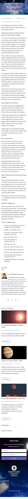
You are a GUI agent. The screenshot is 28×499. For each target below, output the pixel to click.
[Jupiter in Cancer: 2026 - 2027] (14, 352)
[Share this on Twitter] (8, 300)
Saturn (3, 143)
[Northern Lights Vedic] (14, 1)
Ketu (8, 38)
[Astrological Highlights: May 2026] (14, 390)
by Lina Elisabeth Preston (7, 22)
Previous (18, 18)
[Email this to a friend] (19, 300)
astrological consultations (18, 279)
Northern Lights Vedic (15, 490)
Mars (13, 184)
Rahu (2, 38)
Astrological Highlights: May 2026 (13, 398)
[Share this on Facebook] (11, 300)
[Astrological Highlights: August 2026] (14, 317)
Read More (6, 341)
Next (24, 18)
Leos (2, 198)
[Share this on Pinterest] (15, 300)
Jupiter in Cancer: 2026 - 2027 (11, 361)
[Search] (23, 1)
